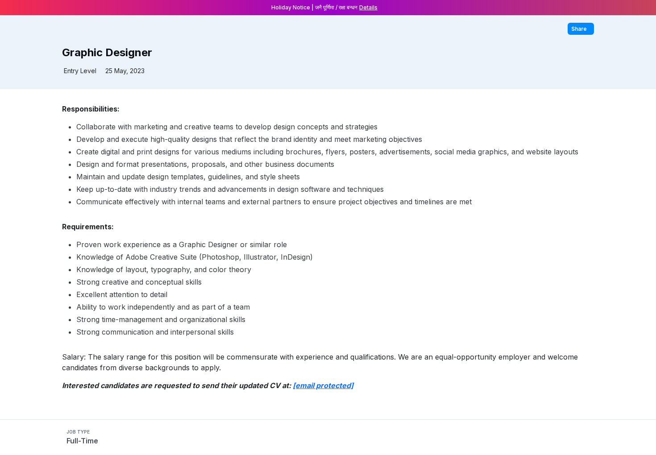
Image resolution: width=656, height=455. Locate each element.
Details (368, 7)
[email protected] (323, 385)
